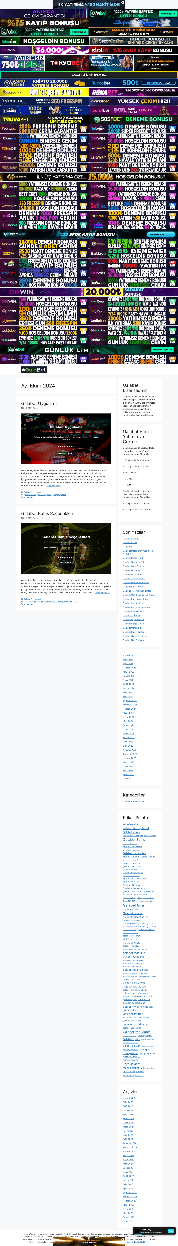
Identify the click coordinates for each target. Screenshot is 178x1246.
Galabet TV (144, 999)
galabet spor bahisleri (146, 996)
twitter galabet (147, 1068)
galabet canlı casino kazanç (131, 876)
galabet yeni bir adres (129, 1036)
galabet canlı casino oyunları (134, 879)
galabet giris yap (145, 901)
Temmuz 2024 (130, 705)
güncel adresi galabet (131, 1057)
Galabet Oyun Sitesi (132, 574)
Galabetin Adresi (131, 538)
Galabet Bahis (134, 839)
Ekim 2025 (128, 659)
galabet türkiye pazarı (129, 1017)
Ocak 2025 (128, 680)
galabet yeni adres (132, 1028)
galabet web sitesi (132, 1020)
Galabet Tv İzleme (131, 615)
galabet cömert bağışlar (130, 895)
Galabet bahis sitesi (134, 853)
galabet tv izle (130, 1010)
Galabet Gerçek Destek (134, 624)
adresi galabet (131, 824)
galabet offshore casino (130, 973)
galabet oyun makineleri (130, 976)
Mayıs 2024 (128, 713)
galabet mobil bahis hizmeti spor (133, 960)
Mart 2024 (128, 721)
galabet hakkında (146, 929)
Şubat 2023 (128, 774)
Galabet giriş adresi (131, 909)
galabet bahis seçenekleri (51, 602)
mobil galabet (131, 1067)
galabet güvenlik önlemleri (131, 927)
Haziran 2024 (129, 709)
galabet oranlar (143, 973)
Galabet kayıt (131, 942)
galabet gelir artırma (129, 898)
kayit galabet (131, 1064)
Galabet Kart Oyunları (133, 587)
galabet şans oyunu (147, 1046)
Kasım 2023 (129, 737)
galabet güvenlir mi (148, 926)
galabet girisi (130, 900)
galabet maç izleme (133, 956)
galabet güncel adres (135, 916)
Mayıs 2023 (128, 762)
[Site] (44, 128)
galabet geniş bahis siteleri (145, 898)
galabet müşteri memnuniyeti (132, 966)
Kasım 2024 (129, 688)
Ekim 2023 (128, 742)
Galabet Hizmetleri (132, 570)
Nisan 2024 (128, 717)
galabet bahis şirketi (131, 857)
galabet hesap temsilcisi (130, 933)
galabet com (149, 891)
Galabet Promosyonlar (33, 492)
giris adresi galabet (130, 1050)
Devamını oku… (53, 485)
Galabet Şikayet (131, 1045)
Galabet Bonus (147, 856)
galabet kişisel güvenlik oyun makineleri (135, 949)
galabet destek (30, 495)
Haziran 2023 (129, 758)
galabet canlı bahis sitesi (133, 869)
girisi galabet (130, 1053)
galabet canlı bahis (69, 602)
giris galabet (146, 1049)
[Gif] (89, 177)
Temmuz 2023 (130, 754)
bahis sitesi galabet (32, 602)
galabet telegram (130, 1000)
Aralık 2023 (128, 733)
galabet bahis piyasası (130, 844)
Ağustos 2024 (130, 700)
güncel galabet (131, 1059)
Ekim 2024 (128, 692)
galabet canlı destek (131, 882)
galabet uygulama (44, 495)
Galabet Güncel (133, 913)
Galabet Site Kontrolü (133, 603)
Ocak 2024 (128, 729)
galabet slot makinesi (129, 996)
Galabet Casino (131, 885)
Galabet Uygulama (39, 403)
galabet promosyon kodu (135, 990)
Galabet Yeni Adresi (137, 1032)
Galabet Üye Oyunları (133, 640)
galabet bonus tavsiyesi (130, 860)
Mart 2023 (128, 770)
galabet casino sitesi (133, 891)
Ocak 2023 (128, 779)
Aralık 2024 (128, 684)
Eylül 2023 (128, 746)
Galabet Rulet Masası (133, 632)
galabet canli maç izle (135, 863)
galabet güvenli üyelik (129, 930)
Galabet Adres (131, 832)
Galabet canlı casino (133, 872)
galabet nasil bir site (135, 969)
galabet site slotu (142, 993)
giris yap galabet (59, 495)
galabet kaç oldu (131, 946)
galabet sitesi (129, 993)
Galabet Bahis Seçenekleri (47, 513)
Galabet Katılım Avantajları (136, 599)
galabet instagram (132, 936)
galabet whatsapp (135, 1024)
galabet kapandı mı (130, 939)
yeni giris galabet (133, 1075)
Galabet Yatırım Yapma (134, 578)
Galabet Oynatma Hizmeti (135, 636)
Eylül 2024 (128, 696)
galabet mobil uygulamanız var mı (133, 963)
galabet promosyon (135, 986)
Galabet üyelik (131, 1039)
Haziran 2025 (129, 668)
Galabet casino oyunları (134, 888)
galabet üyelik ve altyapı (130, 1043)
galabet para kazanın (147, 976)
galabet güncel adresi (131, 920)
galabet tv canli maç (134, 1002)
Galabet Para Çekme (134, 982)
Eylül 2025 (128, 663)
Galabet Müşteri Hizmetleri (136, 582)
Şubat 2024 (128, 725)
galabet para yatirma (131, 979)
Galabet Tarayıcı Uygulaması (137, 591)
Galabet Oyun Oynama (134, 566)
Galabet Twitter (133, 1013)
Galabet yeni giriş (145, 1036)
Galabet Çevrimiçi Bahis (134, 562)
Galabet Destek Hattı (133, 558)
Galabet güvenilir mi (148, 923)
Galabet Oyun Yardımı (133, 619)
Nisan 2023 (128, 766)
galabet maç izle (134, 953)
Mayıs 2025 (128, 672)
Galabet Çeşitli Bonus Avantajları (139, 595)
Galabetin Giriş (130, 542)
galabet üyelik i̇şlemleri (148, 1039)
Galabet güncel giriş (131, 923)
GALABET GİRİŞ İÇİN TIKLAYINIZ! (89, 75)
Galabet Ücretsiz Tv (132, 628)
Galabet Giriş (134, 905)
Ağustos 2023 (130, 750)
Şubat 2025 (128, 676)
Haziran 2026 (129, 655)
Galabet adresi (150, 836)
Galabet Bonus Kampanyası (136, 607)
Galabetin (128, 547)
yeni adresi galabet (133, 1071)
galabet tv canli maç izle (138, 1006)
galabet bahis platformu (132, 847)
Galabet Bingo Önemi (133, 611)
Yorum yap (28, 497)
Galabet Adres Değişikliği (133, 836)
